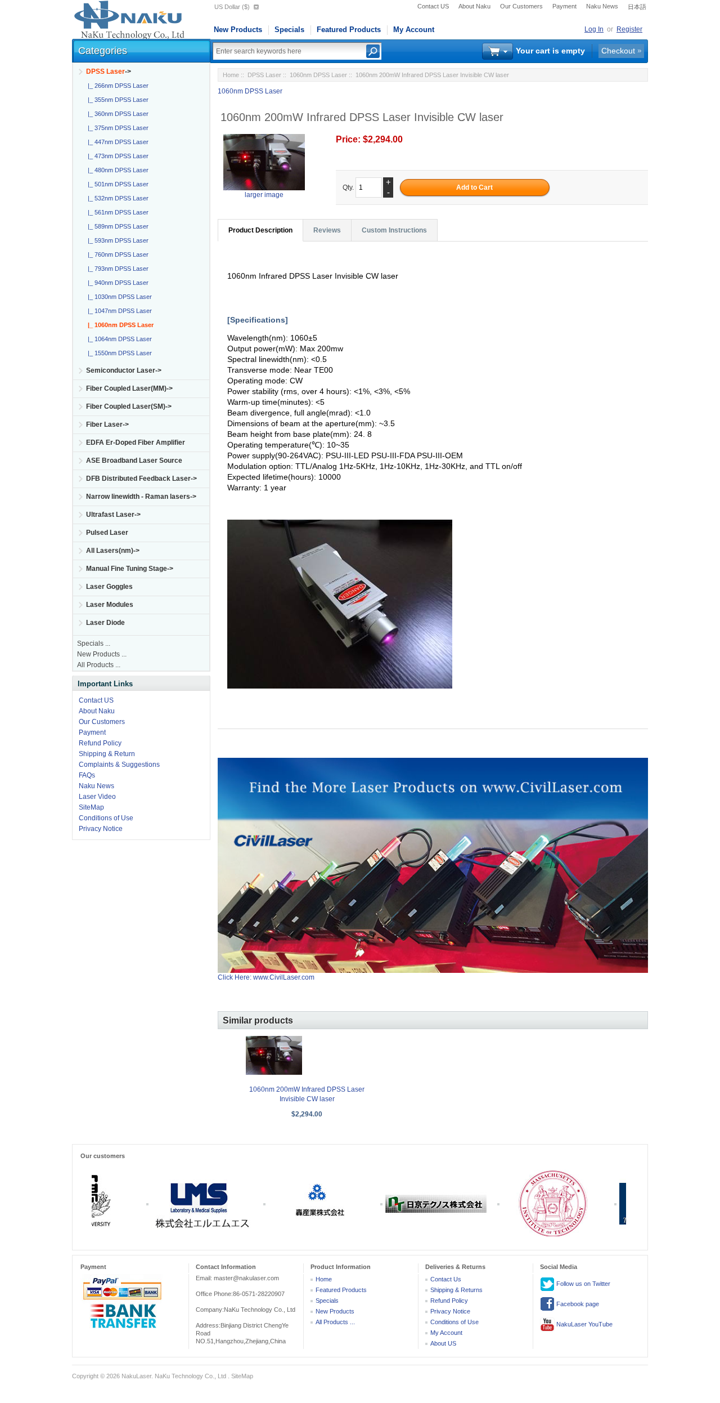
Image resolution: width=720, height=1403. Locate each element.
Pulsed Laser (107, 533)
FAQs (87, 775)
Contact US (433, 6)
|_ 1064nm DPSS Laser (118, 339)
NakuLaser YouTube (584, 1324)
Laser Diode (105, 623)
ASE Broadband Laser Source (134, 460)
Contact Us (445, 1279)
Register (629, 29)
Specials (289, 29)
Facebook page (577, 1304)
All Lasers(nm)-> (113, 551)
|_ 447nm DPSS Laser (116, 141)
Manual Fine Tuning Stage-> (129, 569)
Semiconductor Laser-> (123, 370)
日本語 (637, 6)
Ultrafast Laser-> (113, 515)
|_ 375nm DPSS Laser (116, 127)
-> (108, 71)
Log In (594, 29)
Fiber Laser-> (107, 424)
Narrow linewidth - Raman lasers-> (141, 497)
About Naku (474, 6)
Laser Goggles (109, 587)
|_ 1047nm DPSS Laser (118, 310)
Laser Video (97, 797)
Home (231, 75)
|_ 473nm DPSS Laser (116, 156)
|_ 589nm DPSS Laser (116, 226)
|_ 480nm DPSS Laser (116, 170)
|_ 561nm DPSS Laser (116, 212)
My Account (413, 29)
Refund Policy (100, 743)
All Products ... (98, 665)
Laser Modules (109, 605)
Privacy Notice (101, 829)
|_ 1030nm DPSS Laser (118, 296)
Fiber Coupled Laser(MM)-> (129, 388)
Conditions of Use (106, 818)
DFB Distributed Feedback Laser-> (141, 478)
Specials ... (93, 643)
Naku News (602, 6)
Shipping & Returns (456, 1289)
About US (443, 1343)
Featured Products (349, 29)
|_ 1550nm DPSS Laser (118, 353)
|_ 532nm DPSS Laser (116, 198)
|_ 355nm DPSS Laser (116, 99)
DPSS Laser (264, 75)
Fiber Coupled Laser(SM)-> (129, 406)
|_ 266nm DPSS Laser (116, 85)
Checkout (618, 50)
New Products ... (102, 654)
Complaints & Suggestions (119, 764)
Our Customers (521, 6)
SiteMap (91, 807)
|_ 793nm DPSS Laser (116, 268)
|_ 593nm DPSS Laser (116, 240)
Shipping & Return (107, 754)
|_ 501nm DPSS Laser (116, 184)
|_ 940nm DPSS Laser (116, 282)
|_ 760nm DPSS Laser (116, 254)
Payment (564, 6)
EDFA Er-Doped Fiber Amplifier (135, 442)
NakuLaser (136, 1376)
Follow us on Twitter (582, 1283)
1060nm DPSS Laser (318, 75)
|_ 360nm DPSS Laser (116, 113)
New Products (238, 29)
